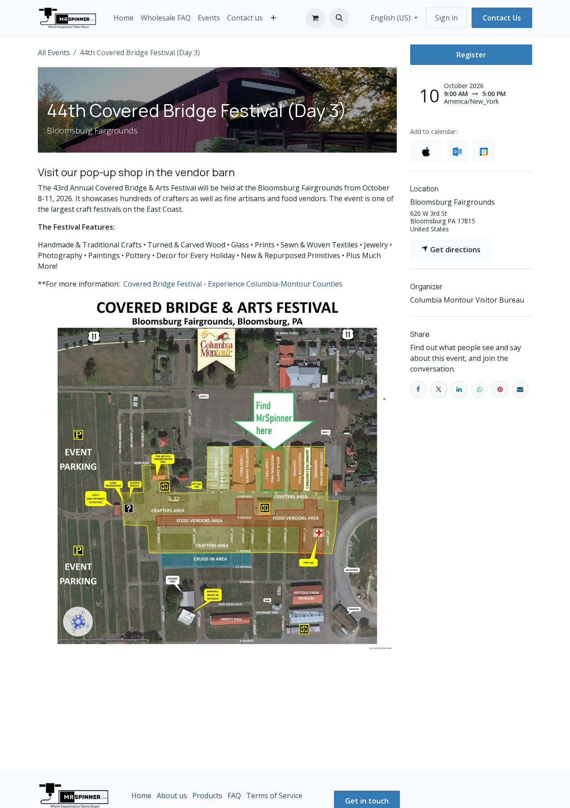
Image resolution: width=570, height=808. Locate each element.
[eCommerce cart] (315, 18)
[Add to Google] (483, 151)
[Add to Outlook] (457, 151)
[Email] (520, 389)
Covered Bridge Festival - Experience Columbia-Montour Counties (232, 284)
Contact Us (502, 18)
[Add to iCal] (426, 151)
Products (207, 795)
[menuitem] (123, 18)
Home (141, 795)
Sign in (446, 18)
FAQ (234, 795)
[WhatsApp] (479, 389)
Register (471, 55)
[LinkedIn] (459, 389)
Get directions (454, 250)
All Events (54, 52)
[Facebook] (418, 389)
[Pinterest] (500, 389)
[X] (439, 389)
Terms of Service (274, 795)
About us (172, 795)
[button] (339, 18)
